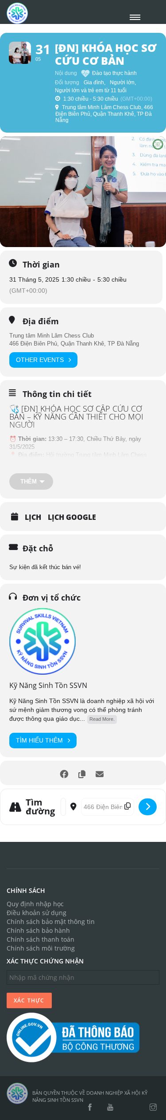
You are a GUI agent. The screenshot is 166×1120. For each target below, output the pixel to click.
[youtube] (110, 1107)
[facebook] (89, 1107)
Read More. (102, 719)
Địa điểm (41, 321)
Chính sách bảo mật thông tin (51, 921)
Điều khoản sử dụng (36, 912)
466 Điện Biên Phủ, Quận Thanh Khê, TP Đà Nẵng (74, 343)
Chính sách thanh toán (40, 939)
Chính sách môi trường (41, 948)
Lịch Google (72, 517)
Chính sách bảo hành (38, 930)
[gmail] (125, 1107)
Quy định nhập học (35, 904)
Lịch (33, 517)
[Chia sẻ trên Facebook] (64, 773)
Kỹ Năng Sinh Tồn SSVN (48, 685)
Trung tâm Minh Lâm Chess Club (51, 335)
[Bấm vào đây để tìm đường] (148, 806)
